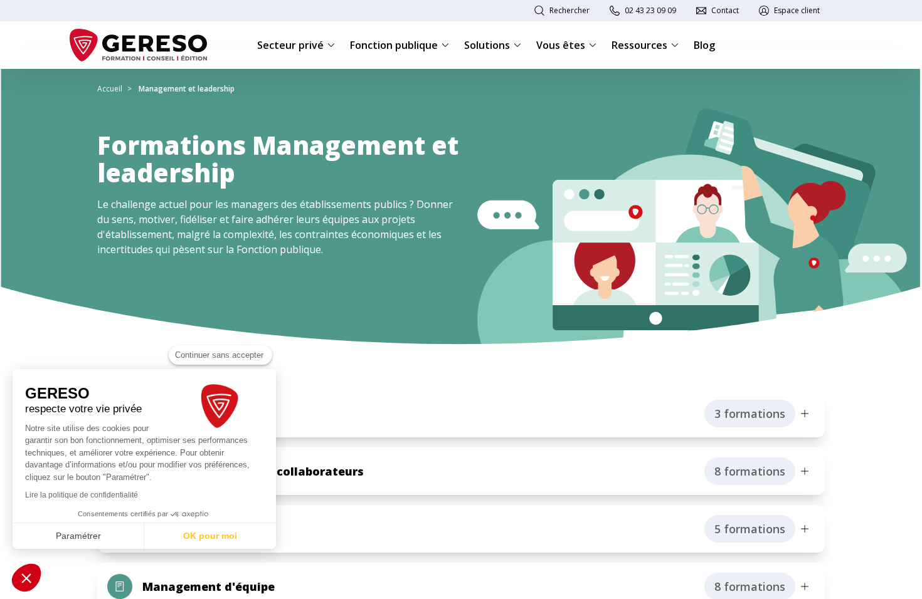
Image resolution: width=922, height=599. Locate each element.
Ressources (639, 45)
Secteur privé (290, 45)
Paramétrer (78, 536)
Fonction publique (394, 45)
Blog (704, 45)
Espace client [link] (797, 10)
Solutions (487, 45)
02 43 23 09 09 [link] (650, 10)
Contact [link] (725, 10)
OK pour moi (210, 536)
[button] (26, 578)
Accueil (109, 88)
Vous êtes (560, 45)
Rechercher (569, 10)
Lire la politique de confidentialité (81, 495)
